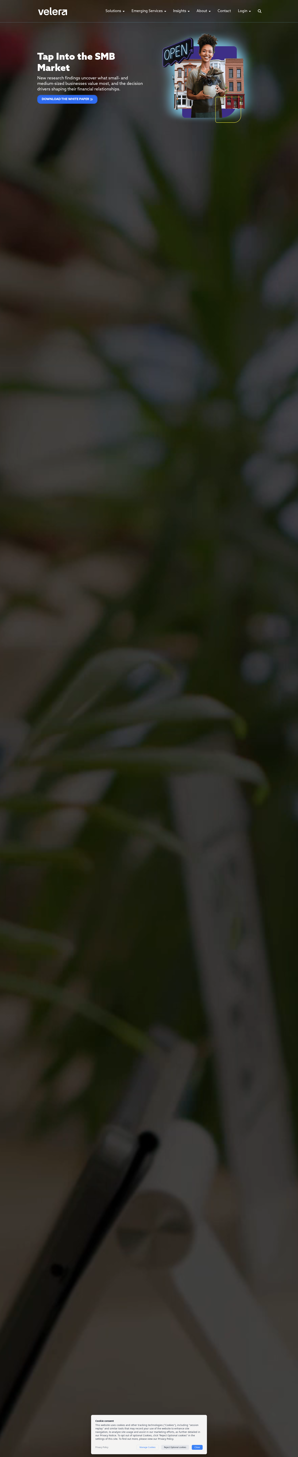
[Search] (259, 11)
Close (197, 1447)
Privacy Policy (101, 1447)
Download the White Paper (65, 99)
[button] (115, 11)
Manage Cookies (148, 1447)
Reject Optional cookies (175, 1447)
